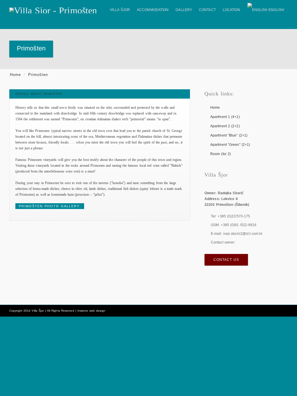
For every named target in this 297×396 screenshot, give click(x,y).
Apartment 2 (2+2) (225, 126)
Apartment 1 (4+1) (225, 117)
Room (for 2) (220, 154)
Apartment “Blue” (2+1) (228, 135)
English (276, 10)
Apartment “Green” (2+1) (230, 145)
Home (15, 74)
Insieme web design (91, 310)
